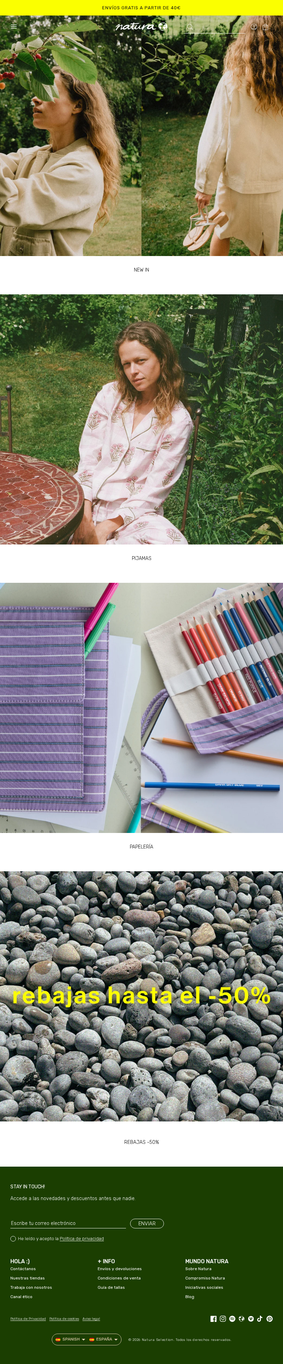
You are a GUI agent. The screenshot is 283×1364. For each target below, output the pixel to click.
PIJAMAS (142, 558)
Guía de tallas (111, 1287)
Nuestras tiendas (27, 1278)
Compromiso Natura (205, 1278)
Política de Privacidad (28, 1319)
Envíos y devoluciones (120, 1268)
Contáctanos (23, 1268)
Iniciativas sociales (204, 1287)
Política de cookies (64, 1319)
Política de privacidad (82, 1238)
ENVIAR (147, 1223)
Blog (189, 1296)
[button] (14, 26)
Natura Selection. (158, 1340)
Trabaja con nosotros (31, 1287)
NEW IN (141, 270)
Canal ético (21, 1296)
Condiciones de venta (119, 1278)
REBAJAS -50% (141, 1142)
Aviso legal (91, 1319)
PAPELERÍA (141, 847)
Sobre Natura (198, 1268)
